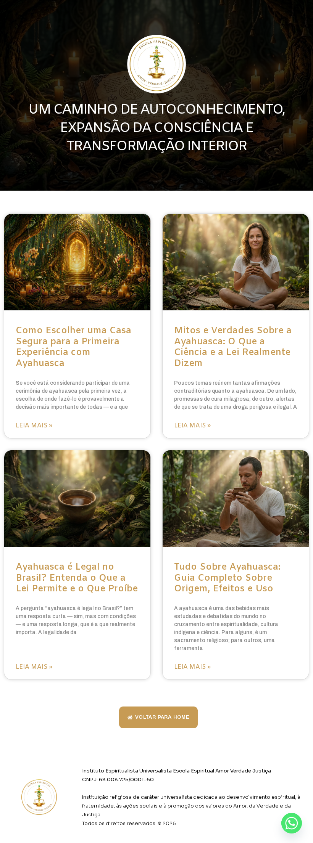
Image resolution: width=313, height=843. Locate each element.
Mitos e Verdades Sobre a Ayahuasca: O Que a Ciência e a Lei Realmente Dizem (233, 347)
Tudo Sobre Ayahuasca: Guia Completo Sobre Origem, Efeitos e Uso (227, 578)
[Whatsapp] (291, 823)
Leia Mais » (34, 426)
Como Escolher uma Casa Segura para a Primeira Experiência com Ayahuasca (73, 347)
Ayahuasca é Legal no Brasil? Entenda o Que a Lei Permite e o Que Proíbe (77, 578)
